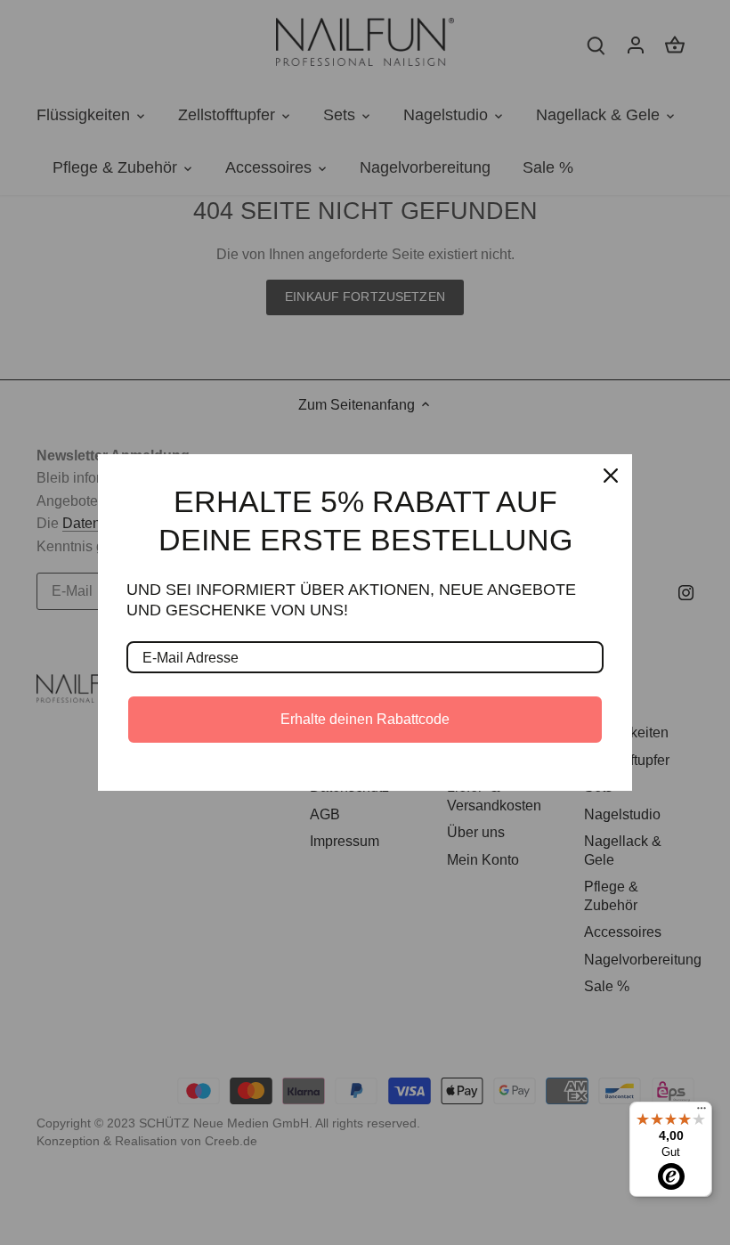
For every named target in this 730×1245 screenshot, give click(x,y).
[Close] (610, 475)
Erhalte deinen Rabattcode (365, 719)
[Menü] (701, 1112)
